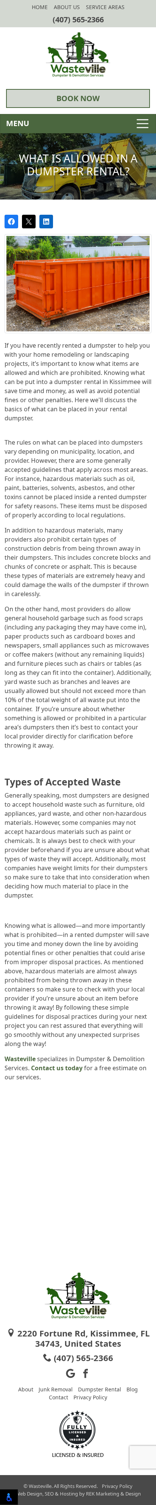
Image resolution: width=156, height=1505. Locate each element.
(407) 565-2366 (78, 19)
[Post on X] (29, 221)
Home (40, 7)
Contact (58, 1397)
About (25, 1389)
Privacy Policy (90, 1397)
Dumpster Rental (99, 1389)
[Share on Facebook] (11, 221)
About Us (67, 7)
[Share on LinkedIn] (46, 221)
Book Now (78, 98)
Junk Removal (56, 1389)
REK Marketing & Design (113, 1493)
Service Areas (105, 7)
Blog (132, 1389)
